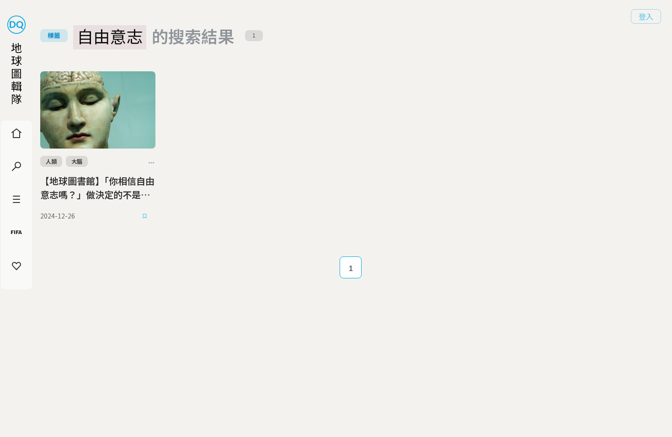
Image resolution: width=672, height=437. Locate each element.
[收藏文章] (144, 216)
